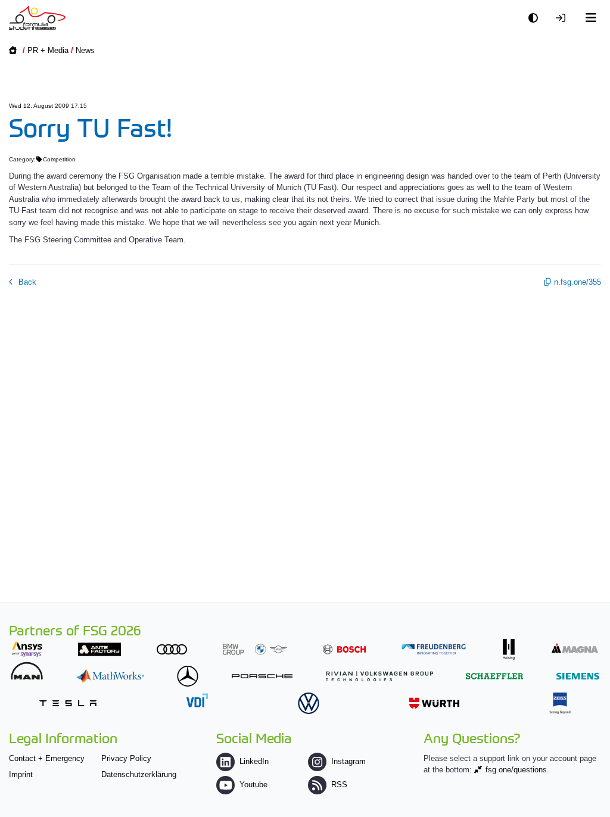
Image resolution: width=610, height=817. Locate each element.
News (85, 50)
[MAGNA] (575, 648)
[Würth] (434, 703)
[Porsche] (262, 676)
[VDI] (197, 700)
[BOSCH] (344, 649)
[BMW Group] (255, 649)
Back (26, 281)
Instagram (348, 761)
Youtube (253, 784)
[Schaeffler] (494, 676)
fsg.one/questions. (517, 769)
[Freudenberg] (434, 649)
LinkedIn (254, 761)
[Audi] (172, 649)
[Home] (37, 18)
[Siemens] (577, 676)
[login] (563, 18)
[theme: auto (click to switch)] (536, 18)
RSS (339, 784)
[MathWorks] (110, 676)
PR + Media (48, 50)
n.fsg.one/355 (577, 281)
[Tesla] (68, 703)
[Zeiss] (560, 703)
